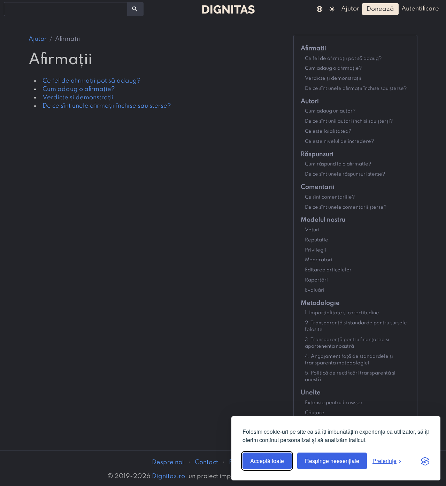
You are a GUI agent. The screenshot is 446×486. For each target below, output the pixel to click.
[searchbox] (10, 9)
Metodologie (320, 303)
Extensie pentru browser (334, 402)
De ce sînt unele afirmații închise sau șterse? (107, 106)
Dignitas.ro (168, 476)
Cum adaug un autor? (330, 111)
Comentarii (317, 187)
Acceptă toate (267, 461)
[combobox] (66, 9)
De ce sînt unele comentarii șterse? (346, 207)
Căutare (314, 412)
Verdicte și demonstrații (78, 97)
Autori (310, 101)
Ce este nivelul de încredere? (339, 141)
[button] (319, 8)
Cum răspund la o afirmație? (338, 164)
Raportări (316, 280)
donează (380, 9)
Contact (206, 462)
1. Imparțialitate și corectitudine (342, 312)
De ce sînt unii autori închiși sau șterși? (349, 121)
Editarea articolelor (328, 270)
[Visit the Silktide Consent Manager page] (425, 461)
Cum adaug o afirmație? (79, 89)
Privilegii (315, 250)
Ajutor (38, 39)
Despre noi (168, 462)
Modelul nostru (323, 220)
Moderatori (318, 259)
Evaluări (314, 290)
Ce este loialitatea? (328, 131)
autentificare (420, 9)
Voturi (312, 229)
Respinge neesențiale (332, 461)
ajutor (350, 9)
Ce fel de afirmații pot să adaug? (92, 81)
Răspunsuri (317, 154)
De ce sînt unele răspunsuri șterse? (345, 174)
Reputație (316, 240)
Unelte (311, 392)
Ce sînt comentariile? (330, 197)
